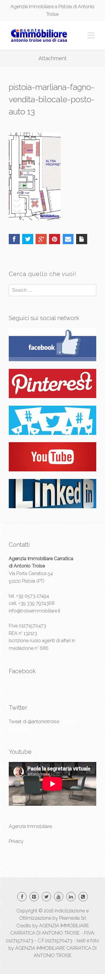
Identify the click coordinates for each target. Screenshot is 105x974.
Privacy (16, 841)
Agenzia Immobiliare (30, 826)
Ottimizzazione (35, 918)
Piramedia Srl (72, 918)
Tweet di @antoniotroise (34, 721)
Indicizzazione (70, 911)
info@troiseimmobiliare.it (34, 611)
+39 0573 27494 (32, 596)
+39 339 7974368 (36, 603)
